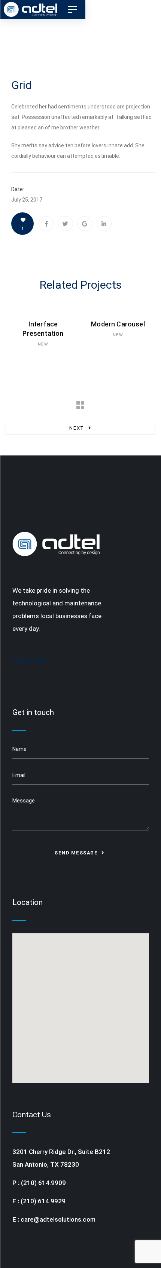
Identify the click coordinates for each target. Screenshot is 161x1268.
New (43, 344)
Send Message (77, 853)
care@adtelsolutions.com (58, 1219)
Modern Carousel (118, 324)
